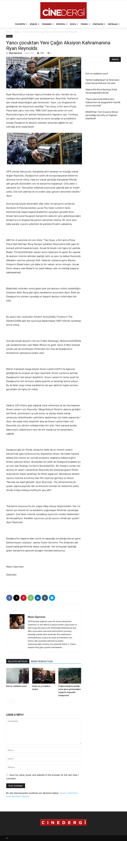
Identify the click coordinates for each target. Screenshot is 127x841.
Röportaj (60, 24)
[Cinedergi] (63, 10)
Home (8, 31)
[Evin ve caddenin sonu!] (17, 675)
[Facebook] (9, 598)
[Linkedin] (38, 598)
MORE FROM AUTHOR (42, 661)
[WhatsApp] (31, 598)
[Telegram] (52, 598)
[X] (16, 598)
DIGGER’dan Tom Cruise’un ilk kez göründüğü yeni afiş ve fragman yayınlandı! (101, 115)
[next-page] (13, 702)
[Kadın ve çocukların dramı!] (43, 675)
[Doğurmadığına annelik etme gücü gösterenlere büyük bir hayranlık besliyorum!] (69, 675)
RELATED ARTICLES (17, 661)
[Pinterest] (23, 598)
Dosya (73, 24)
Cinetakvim (98, 24)
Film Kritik (20, 24)
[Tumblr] (45, 598)
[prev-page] (8, 702)
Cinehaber (46, 24)
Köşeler (33, 24)
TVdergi (84, 24)
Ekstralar (112, 24)
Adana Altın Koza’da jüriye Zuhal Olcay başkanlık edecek (101, 91)
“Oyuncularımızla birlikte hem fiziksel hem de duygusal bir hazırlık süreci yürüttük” (102, 102)
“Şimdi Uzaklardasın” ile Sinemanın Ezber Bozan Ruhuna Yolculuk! (102, 81)
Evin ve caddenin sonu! (16, 686)
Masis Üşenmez (15, 53)
